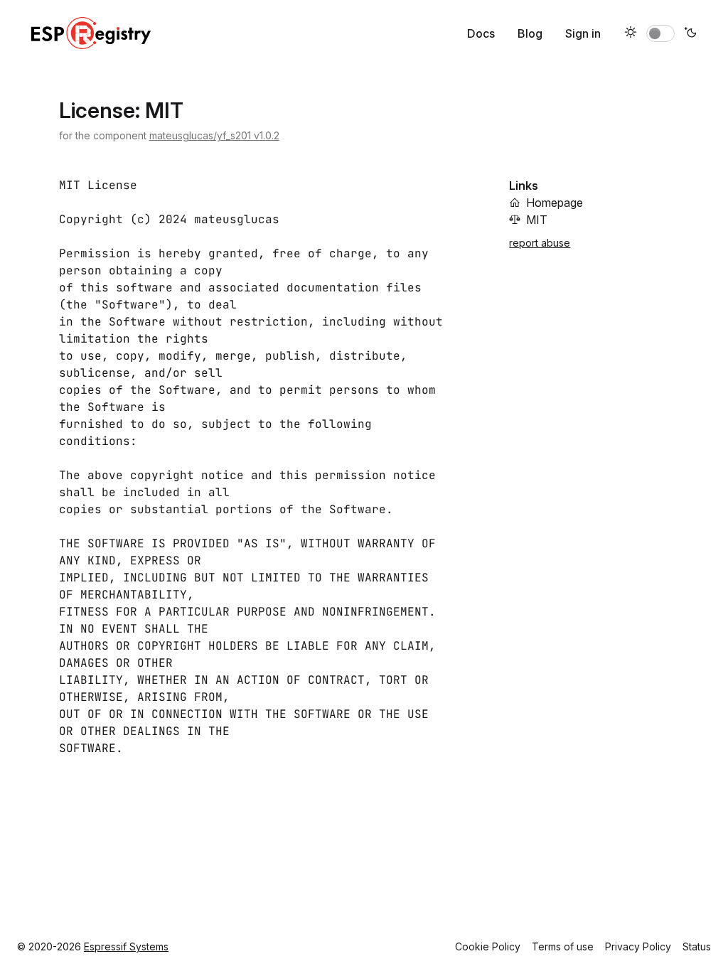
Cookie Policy (487, 946)
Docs (481, 33)
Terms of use (563, 946)
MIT (536, 220)
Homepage (554, 202)
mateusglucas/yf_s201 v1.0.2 (214, 135)
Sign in (583, 33)
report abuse (539, 243)
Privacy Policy (638, 946)
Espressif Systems (126, 946)
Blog (530, 33)
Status (696, 946)
